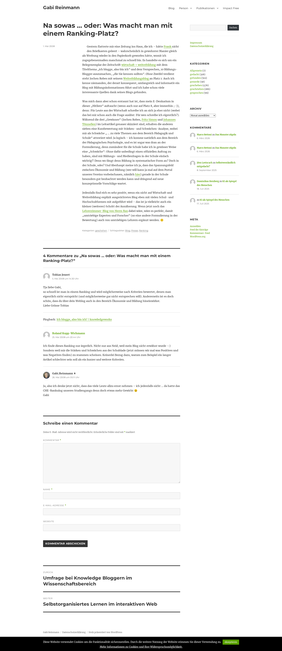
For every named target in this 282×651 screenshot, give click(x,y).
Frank (168, 46)
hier (137, 174)
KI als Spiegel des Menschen (214, 200)
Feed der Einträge (199, 229)
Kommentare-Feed (200, 233)
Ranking (143, 230)
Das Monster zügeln (225, 134)
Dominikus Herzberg (208, 181)
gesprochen (196, 92)
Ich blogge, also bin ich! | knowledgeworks (84, 319)
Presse (134, 230)
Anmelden (195, 226)
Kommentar (52, 440)
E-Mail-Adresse (54, 505)
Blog (171, 8)
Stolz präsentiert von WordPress (105, 632)
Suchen (233, 27)
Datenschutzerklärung (201, 46)
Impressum (196, 42)
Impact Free (231, 8)
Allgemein (196, 70)
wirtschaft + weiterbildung (138, 64)
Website (48, 521)
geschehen (101, 230)
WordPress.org (197, 236)
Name (48, 489)
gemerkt (195, 81)
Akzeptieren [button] (231, 642)
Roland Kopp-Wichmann (68, 333)
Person (183, 8)
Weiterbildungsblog (136, 78)
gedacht (194, 74)
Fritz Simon (149, 119)
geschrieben (197, 89)
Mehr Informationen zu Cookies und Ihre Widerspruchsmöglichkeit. (141, 646)
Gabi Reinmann (61, 7)
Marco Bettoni (204, 134)
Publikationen (205, 8)
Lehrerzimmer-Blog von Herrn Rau (105, 211)
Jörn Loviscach (204, 162)
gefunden (195, 78)
